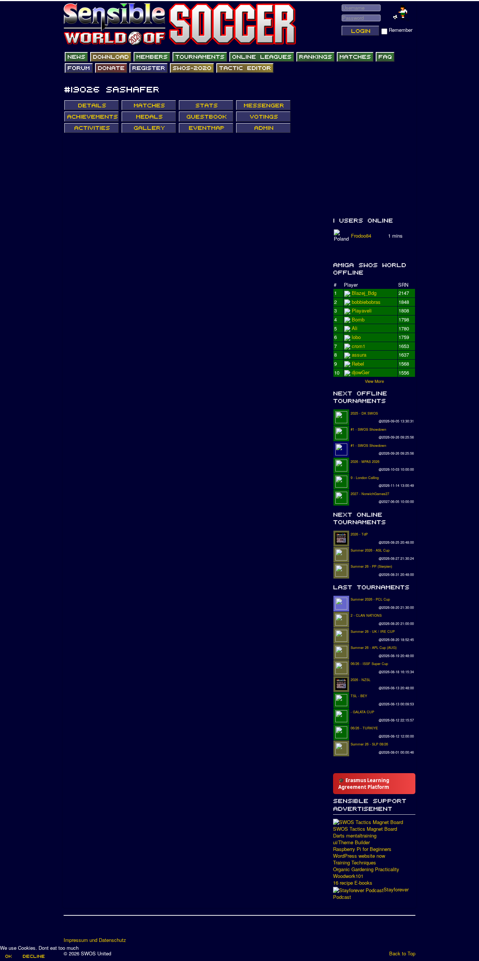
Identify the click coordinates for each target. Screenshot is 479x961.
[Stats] (206, 105)
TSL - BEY (359, 695)
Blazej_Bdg (364, 292)
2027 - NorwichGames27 (370, 493)
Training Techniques (354, 862)
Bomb (358, 354)
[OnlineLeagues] (261, 57)
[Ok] (8, 956)
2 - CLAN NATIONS (366, 615)
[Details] (91, 105)
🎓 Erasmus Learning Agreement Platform (363, 783)
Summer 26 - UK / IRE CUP (373, 631)
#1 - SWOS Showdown (368, 429)
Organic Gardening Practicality (366, 869)
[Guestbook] (206, 116)
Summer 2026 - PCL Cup (370, 599)
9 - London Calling (365, 477)
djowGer (360, 328)
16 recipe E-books (352, 882)
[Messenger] (263, 105)
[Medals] (149, 116)
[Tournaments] (200, 57)
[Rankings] (315, 57)
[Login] (360, 31)
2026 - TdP (359, 534)
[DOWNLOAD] (110, 57)
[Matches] (355, 57)
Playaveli (362, 319)
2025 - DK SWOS (364, 413)
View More (374, 381)
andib (357, 363)
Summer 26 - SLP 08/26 (369, 744)
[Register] (148, 68)
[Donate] (111, 68)
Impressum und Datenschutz (95, 940)
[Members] (152, 57)
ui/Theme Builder (351, 842)
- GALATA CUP (362, 712)
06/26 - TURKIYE (364, 728)
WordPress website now (359, 855)
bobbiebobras (366, 310)
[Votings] (263, 116)
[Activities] (91, 128)
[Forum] (79, 68)
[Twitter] (84, 928)
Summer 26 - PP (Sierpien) (371, 566)
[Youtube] (98, 928)
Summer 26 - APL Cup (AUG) (374, 647)
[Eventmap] (206, 128)
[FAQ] (385, 57)
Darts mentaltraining (354, 835)
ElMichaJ (362, 301)
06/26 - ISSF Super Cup (369, 663)
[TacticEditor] (245, 68)
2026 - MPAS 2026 (365, 461)
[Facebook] (69, 928)
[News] (76, 57)
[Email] (112, 928)
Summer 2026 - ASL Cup (370, 550)
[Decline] (33, 956)
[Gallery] (149, 128)
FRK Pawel (364, 372)
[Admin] (263, 128)
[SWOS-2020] (192, 68)
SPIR (357, 346)
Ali (354, 337)
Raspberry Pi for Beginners (362, 849)
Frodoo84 (361, 235)
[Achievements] (91, 116)
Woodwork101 (348, 876)
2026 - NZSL (360, 679)
